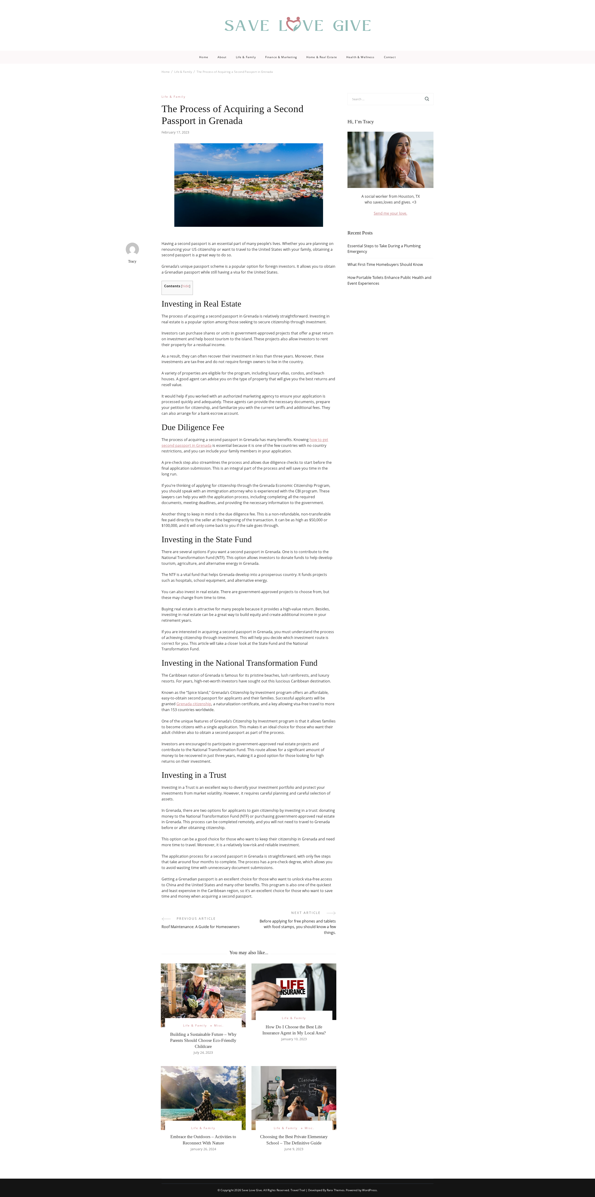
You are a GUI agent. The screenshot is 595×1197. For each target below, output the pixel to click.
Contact (390, 57)
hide (185, 286)
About (222, 57)
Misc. (219, 1025)
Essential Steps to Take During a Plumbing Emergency (384, 248)
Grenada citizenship (193, 703)
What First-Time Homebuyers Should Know (385, 264)
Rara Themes (335, 1190)
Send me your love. (390, 213)
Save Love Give (252, 1190)
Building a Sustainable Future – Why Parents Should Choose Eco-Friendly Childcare (203, 1040)
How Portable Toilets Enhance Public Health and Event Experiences (389, 280)
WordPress (369, 1190)
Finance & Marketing (281, 57)
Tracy (132, 261)
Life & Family (246, 57)
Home (203, 57)
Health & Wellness (360, 57)
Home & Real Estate (321, 57)
